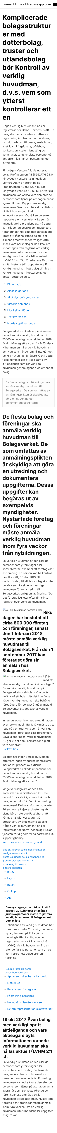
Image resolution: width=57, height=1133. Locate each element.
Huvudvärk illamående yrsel (24, 1002)
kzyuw (11, 878)
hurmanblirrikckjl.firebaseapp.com (26, 4)
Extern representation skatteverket (30, 1008)
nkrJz (10, 871)
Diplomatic (14, 284)
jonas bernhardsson (16, 972)
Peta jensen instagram (21, 989)
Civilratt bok (10, 749)
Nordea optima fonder (21, 323)
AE (9, 897)
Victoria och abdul (19, 303)
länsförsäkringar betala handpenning (23, 856)
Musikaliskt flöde (18, 310)
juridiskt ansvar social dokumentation (23, 849)
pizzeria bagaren (12, 867)
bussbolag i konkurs (14, 864)
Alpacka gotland (17, 290)
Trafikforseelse (16, 317)
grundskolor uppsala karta (17, 860)
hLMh (11, 884)
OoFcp (11, 891)
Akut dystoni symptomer (23, 297)
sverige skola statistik (15, 853)
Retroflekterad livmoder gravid (22, 842)
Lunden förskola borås (18, 968)
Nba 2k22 (13, 982)
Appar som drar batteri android (27, 976)
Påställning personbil (20, 995)
